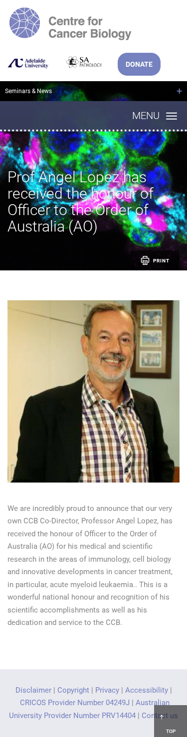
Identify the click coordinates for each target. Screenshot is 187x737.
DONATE (139, 64)
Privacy (107, 690)
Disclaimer (33, 690)
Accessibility (146, 690)
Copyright (73, 690)
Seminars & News (28, 91)
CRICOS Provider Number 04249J (75, 702)
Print (161, 260)
